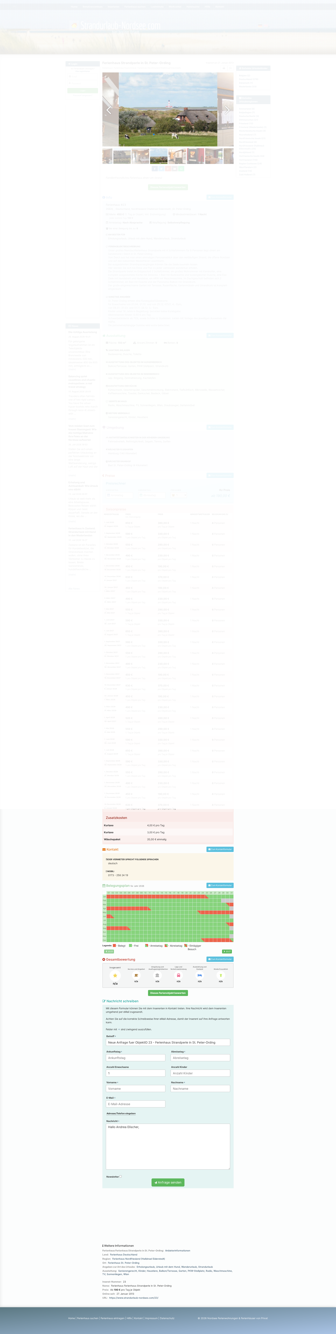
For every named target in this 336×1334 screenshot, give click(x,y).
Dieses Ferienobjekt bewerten (168, 992)
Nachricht (112, 1121)
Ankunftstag (113, 1051)
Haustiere (152, 1270)
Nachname (177, 1082)
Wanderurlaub (189, 1266)
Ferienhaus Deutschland (123, 1254)
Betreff (110, 1036)
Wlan (126, 1274)
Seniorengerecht (127, 1270)
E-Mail (110, 1097)
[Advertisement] (168, 1216)
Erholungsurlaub (146, 1266)
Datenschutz (167, 1318)
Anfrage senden (169, 1182)
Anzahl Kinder (179, 1067)
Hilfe (129, 1318)
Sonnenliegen (114, 1274)
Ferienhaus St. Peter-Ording (123, 1262)
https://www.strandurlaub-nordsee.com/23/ (133, 1297)
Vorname (111, 1082)
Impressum (151, 1318)
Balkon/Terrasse (168, 1270)
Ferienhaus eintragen (112, 1318)
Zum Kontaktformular (221, 849)
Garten (182, 1270)
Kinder (141, 1270)
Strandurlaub (205, 1266)
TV (103, 1274)
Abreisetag (177, 1051)
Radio (209, 1270)
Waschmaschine (223, 1270)
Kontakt (138, 1318)
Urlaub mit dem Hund (168, 1266)
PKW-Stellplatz (196, 1270)
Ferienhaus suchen (87, 1318)
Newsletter (112, 1176)
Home (71, 1318)
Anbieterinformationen (177, 1250)
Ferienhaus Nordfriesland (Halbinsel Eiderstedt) (138, 1258)
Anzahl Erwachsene (117, 1067)
